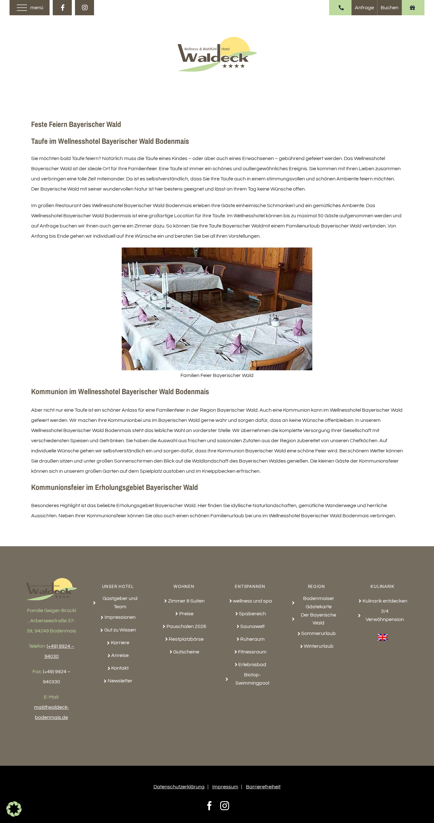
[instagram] (84, 7)
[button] (14, 809)
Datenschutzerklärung (179, 786)
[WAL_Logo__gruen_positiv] (217, 39)
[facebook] (62, 7)
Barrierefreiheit (263, 786)
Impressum (225, 786)
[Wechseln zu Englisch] (382, 634)
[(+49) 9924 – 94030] (341, 7)
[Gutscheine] (412, 7)
